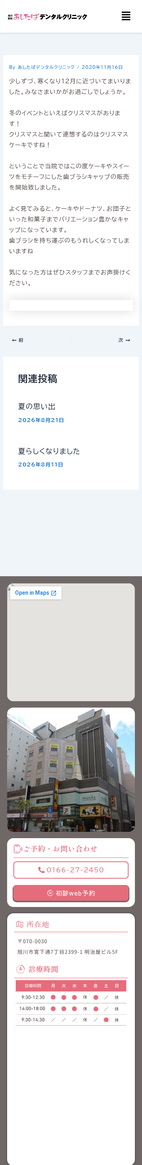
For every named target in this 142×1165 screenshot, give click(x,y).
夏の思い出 (37, 406)
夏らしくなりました (49, 451)
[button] (126, 16)
